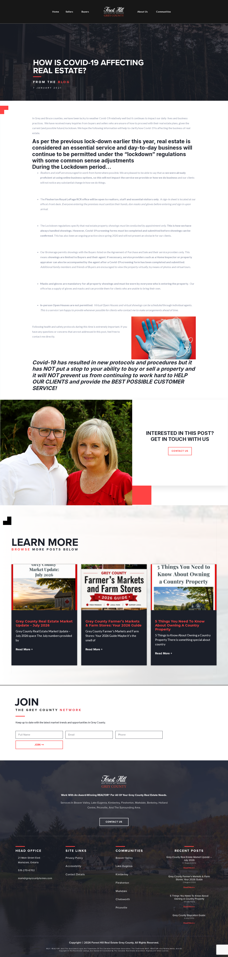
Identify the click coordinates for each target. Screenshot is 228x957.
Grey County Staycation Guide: (189, 915)
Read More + (24, 649)
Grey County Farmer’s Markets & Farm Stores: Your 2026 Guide (113, 623)
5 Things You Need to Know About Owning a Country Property (180, 625)
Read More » (189, 867)
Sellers (69, 11)
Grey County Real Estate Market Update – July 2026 (44, 623)
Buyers (85, 11)
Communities (163, 11)
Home (55, 11)
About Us (142, 11)
